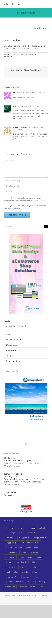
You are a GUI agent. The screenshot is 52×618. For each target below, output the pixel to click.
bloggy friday (10, 542)
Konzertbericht (21, 562)
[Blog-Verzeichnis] (26, 509)
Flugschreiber (10, 492)
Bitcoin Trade (11, 345)
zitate (32, 586)
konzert (8, 562)
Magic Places (11, 355)
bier (20, 532)
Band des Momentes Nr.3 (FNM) (18, 460)
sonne (35, 577)
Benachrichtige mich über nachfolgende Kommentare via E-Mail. (22, 199)
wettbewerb (10, 586)
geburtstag (9, 557)
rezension (25, 572)
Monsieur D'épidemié (20, 127)
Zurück (37, 28)
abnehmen (9, 528)
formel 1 (24, 552)
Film (36, 547)
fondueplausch (11, 552)
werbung (41, 581)
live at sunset (10, 567)
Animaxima (9, 495)
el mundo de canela (13, 473)
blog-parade (10, 537)
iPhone (21, 557)
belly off (42, 528)
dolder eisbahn (33, 542)
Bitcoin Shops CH (13, 339)
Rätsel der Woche (12, 577)
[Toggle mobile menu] (47, 4)
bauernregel (30, 528)
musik (7, 572)
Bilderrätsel (30, 532)
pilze (16, 572)
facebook (19, 547)
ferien (28, 547)
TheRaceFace (10, 458)
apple (19, 528)
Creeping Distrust (12, 476)
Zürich (41, 586)
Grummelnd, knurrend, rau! (16, 479)
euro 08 (8, 547)
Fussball (34, 552)
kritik (33, 562)
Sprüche (36, 54)
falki (8, 54)
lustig (22, 567)
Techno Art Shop (13, 361)
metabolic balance (35, 567)
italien (29, 557)
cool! (22, 542)
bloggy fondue (40, 537)
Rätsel (34, 572)
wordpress (23, 586)
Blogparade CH (12, 350)
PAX (14, 93)
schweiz (26, 577)
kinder (38, 557)
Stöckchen (19, 581)
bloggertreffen (25, 537)
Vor (44, 28)
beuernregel (10, 532)
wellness (30, 581)
